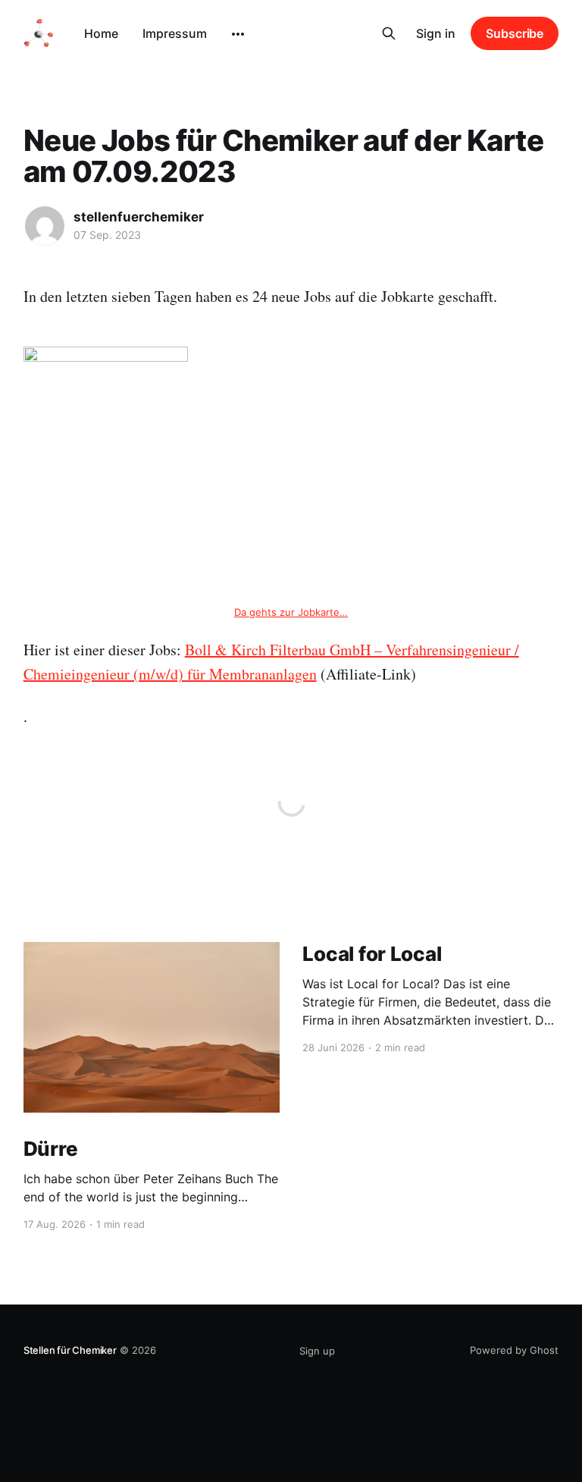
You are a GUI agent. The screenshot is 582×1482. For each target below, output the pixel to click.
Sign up (317, 1351)
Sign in (435, 33)
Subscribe (514, 33)
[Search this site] (389, 33)
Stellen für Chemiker (70, 1350)
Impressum (174, 33)
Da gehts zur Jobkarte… (291, 612)
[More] (238, 34)
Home (101, 33)
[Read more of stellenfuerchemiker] (44, 226)
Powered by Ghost (514, 1350)
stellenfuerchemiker (139, 216)
